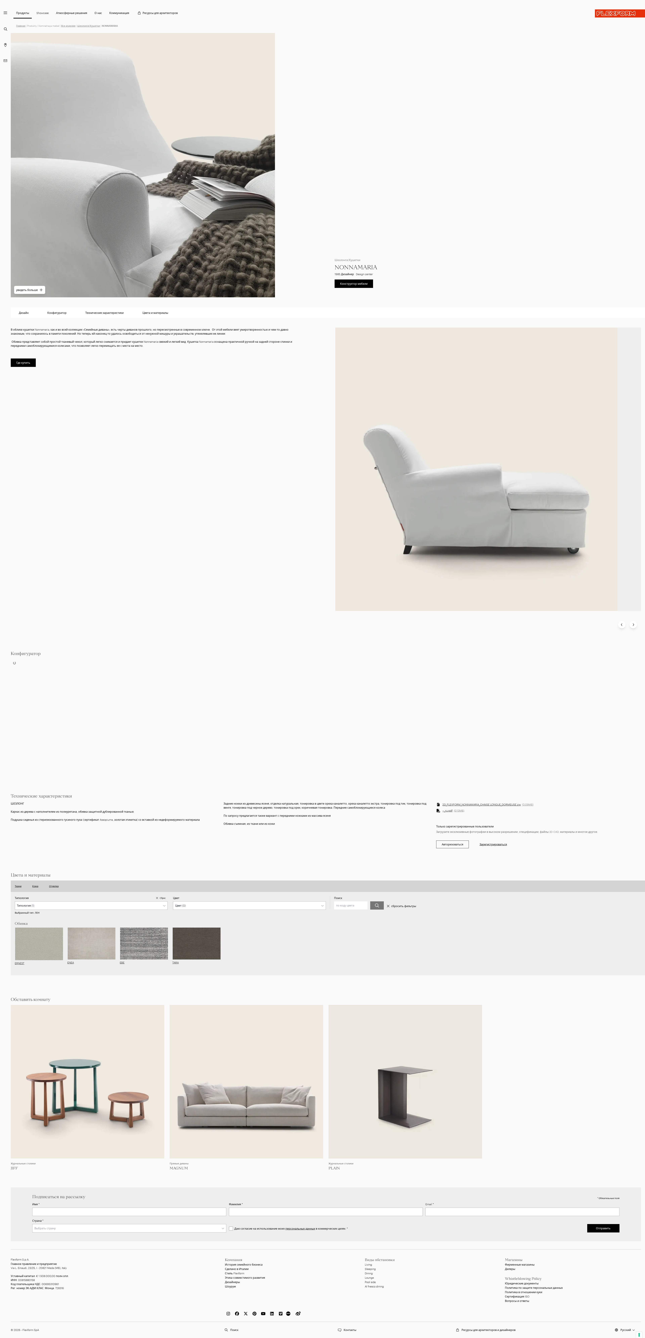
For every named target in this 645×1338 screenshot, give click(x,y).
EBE (122, 962)
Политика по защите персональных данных (534, 1287)
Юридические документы (522, 1283)
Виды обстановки (380, 1259)
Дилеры (510, 1268)
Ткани (18, 886)
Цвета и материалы (155, 312)
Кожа (35, 886)
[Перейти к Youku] (288, 1313)
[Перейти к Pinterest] (253, 1313)
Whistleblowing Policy (523, 1278)
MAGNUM (179, 1168)
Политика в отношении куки (523, 1292)
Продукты (22, 12)
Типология (22, 898)
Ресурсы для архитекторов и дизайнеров (488, 1329)
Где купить (23, 362)
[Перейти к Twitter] (245, 1313)
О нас (98, 12)
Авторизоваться (452, 844)
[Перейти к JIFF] (87, 1082)
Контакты (350, 1329)
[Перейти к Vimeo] (280, 1313)
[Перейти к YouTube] (262, 1313)
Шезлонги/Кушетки (88, 25)
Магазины (513, 1259)
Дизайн (24, 312)
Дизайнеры (232, 1282)
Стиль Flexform (234, 1273)
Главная (20, 25)
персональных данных (300, 1228)
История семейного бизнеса (244, 1264)
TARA (175, 962)
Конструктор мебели (354, 283)
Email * (429, 1204)
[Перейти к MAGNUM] (246, 1082)
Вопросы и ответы (517, 1300)
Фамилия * (236, 1204)
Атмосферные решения (71, 12)
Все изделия (68, 25)
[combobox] (91, 905)
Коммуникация (119, 12)
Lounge (369, 1277)
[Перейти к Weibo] (297, 1313)
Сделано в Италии (237, 1268)
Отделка (54, 886)
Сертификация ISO (517, 1296)
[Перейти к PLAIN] (405, 1082)
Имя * (36, 1204)
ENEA (70, 962)
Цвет (176, 898)
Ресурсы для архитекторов (160, 12)
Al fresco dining (374, 1286)
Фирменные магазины (519, 1264)
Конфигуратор (57, 312)
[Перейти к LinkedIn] (271, 1313)
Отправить (603, 1228)
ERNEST (19, 963)
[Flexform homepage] (620, 13)
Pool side (370, 1282)
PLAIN (334, 1168)
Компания (233, 1259)
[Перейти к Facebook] (236, 1313)
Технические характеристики (104, 312)
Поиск (338, 898)
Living (368, 1264)
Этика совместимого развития (245, 1277)
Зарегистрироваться (493, 844)
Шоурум (230, 1286)
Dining (369, 1273)
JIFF (14, 1168)
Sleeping (370, 1268)
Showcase (42, 12)
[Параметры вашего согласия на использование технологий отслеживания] (639, 1335)
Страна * (38, 1220)
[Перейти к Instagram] (227, 1313)
